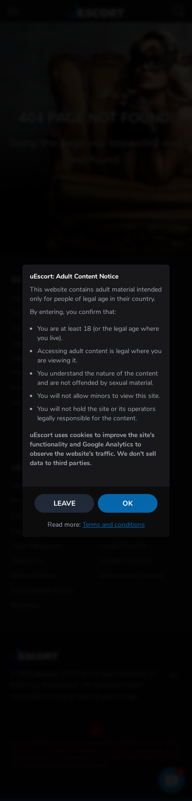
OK (128, 503)
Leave (64, 503)
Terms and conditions (113, 524)
